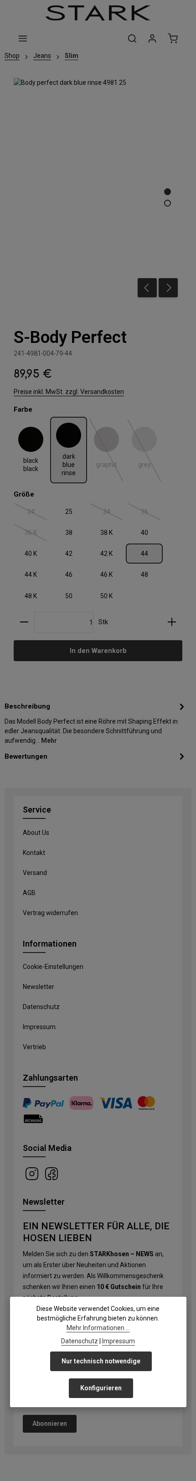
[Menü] (23, 38)
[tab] (96, 722)
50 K (106, 596)
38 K (106, 532)
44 (144, 553)
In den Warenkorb (98, 651)
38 (68, 532)
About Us (36, 832)
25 (68, 511)
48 (144, 574)
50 (68, 596)
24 (37, 513)
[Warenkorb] (172, 38)
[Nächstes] (168, 287)
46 (68, 574)
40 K (31, 553)
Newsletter (38, 986)
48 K (31, 596)
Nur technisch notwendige (101, 1361)
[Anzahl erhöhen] (171, 622)
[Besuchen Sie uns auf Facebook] (51, 1173)
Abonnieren (49, 1423)
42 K (106, 553)
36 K (36, 534)
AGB (29, 892)
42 (68, 553)
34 (113, 513)
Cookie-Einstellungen (53, 966)
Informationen (50, 943)
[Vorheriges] (147, 287)
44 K (31, 574)
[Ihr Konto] (152, 38)
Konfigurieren (101, 1388)
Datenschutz (41, 1006)
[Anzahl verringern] (24, 622)
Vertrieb (34, 1047)
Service (37, 809)
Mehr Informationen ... (98, 1327)
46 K (106, 574)
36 (151, 513)
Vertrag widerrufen (50, 913)
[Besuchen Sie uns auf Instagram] (33, 1173)
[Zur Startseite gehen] (98, 13)
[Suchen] (132, 38)
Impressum (39, 1026)
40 (144, 532)
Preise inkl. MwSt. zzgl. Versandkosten (69, 391)
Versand (35, 872)
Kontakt (34, 852)
